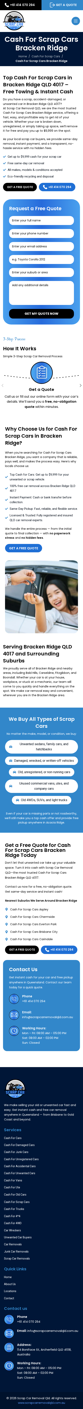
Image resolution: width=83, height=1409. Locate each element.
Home (23, 56)
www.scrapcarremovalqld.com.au (41, 1403)
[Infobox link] (41, 999)
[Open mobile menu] (76, 21)
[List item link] (41, 909)
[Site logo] (14, 21)
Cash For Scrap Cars (46, 56)
